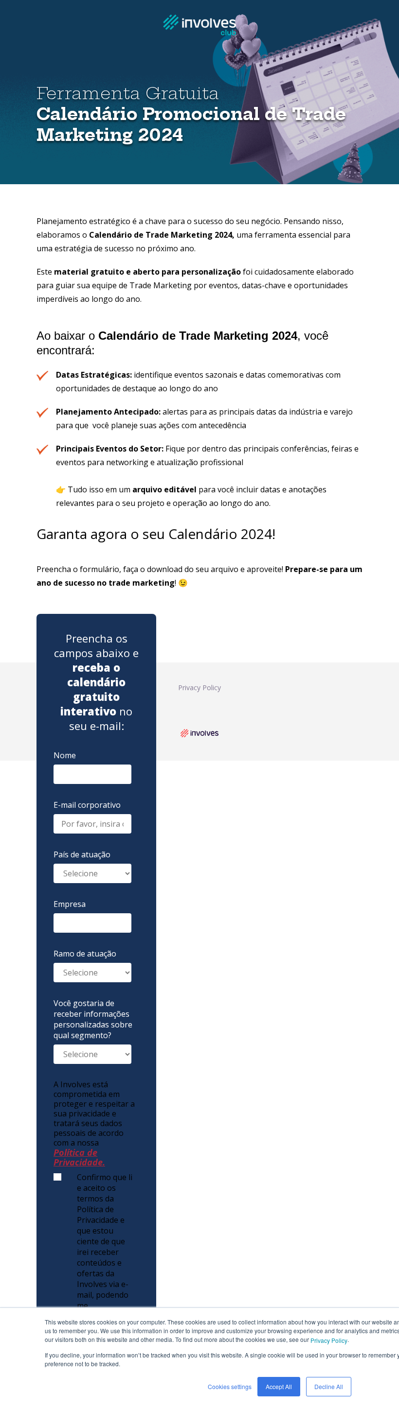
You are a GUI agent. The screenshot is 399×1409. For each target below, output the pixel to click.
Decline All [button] (328, 1386)
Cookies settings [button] (230, 1386)
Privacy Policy (328, 1340)
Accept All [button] (279, 1386)
